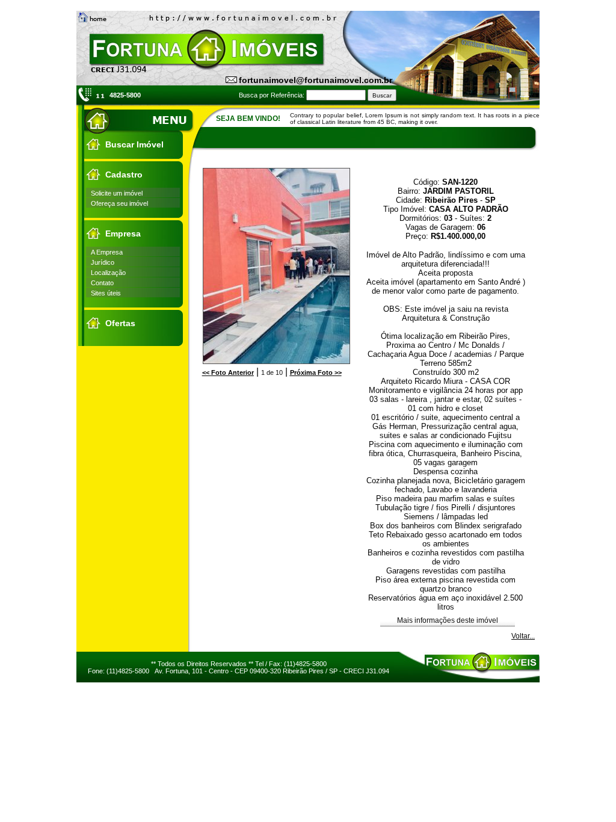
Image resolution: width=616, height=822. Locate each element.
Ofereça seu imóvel (119, 203)
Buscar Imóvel (134, 144)
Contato (102, 282)
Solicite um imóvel (117, 193)
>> (316, 372)
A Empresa (107, 252)
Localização (108, 272)
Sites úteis (106, 293)
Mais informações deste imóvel (447, 620)
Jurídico (102, 262)
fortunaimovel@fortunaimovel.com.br (315, 80)
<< (228, 372)
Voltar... (523, 636)
